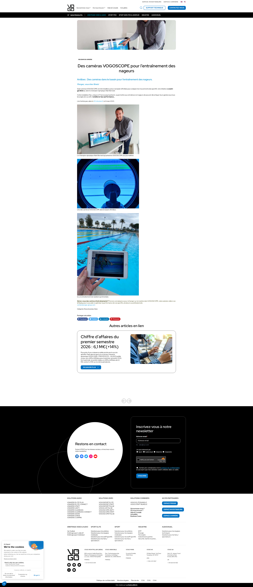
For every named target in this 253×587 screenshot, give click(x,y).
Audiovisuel (149, 452)
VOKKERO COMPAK (74, 518)
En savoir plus (92, 367)
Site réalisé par (126, 585)
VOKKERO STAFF (73, 506)
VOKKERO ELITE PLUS (75, 502)
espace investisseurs (173, 509)
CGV (143, 580)
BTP (139, 531)
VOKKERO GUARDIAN (75, 510)
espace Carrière (171, 516)
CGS (149, 580)
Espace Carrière (171, 2)
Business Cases (135, 516)
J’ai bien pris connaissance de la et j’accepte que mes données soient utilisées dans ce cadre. (158, 469)
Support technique (154, 8)
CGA (154, 580)
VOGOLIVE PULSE (105, 508)
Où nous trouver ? (136, 510)
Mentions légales (123, 580)
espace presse (170, 503)
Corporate (168, 452)
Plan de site (135, 580)
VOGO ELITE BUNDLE (138, 502)
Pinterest (115, 319)
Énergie (141, 533)
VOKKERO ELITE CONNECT (77, 504)
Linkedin (104, 319)
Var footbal (71, 531)
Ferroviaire (142, 535)
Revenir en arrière (85, 59)
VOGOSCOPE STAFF (106, 512)
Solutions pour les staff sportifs (101, 537)
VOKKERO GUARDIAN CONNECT (79, 512)
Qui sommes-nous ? (137, 509)
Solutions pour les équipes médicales (100, 534)
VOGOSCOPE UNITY (106, 510)
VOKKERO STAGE (73, 516)
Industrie (158, 452)
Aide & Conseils (135, 512)
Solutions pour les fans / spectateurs (99, 540)
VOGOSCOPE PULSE (106, 514)
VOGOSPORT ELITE (106, 502)
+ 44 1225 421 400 (172, 563)
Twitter (94, 319)
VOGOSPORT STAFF (106, 504)
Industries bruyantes (145, 537)
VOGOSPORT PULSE (106, 506)
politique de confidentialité (170, 468)
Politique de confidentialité (106, 580)
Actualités (133, 514)
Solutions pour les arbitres (100, 531)
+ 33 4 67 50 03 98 (90, 563)
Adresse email (141, 436)
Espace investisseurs (151, 2)
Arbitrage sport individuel (75, 535)
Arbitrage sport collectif (75, 533)
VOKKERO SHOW (73, 514)
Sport (140, 452)
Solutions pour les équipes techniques (171, 532)
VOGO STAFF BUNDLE (138, 504)
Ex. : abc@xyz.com (142, 445)
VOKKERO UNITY (73, 508)
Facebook (83, 319)
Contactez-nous (176, 8)
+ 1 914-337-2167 (151, 561)
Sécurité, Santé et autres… (147, 539)
